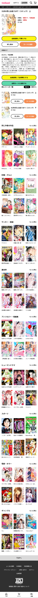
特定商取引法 (28, 566)
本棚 (32, 596)
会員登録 (24, 3)
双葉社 (25, 20)
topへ (19, 558)
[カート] (35, 3)
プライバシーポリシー (10, 570)
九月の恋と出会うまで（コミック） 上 (23, 93)
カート (19, 596)
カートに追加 (28, 44)
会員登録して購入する (19, 38)
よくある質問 (10, 566)
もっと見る (33, 125)
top (3, 7)
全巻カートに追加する (19, 83)
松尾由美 (32, 18)
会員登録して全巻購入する (19, 77)
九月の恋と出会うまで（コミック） (22, 7)
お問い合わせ (23, 570)
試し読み (10, 44)
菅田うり (25, 18)
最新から (33, 87)
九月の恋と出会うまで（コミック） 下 (23, 108)
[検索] (31, 3)
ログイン (16, 3)
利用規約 (19, 566)
